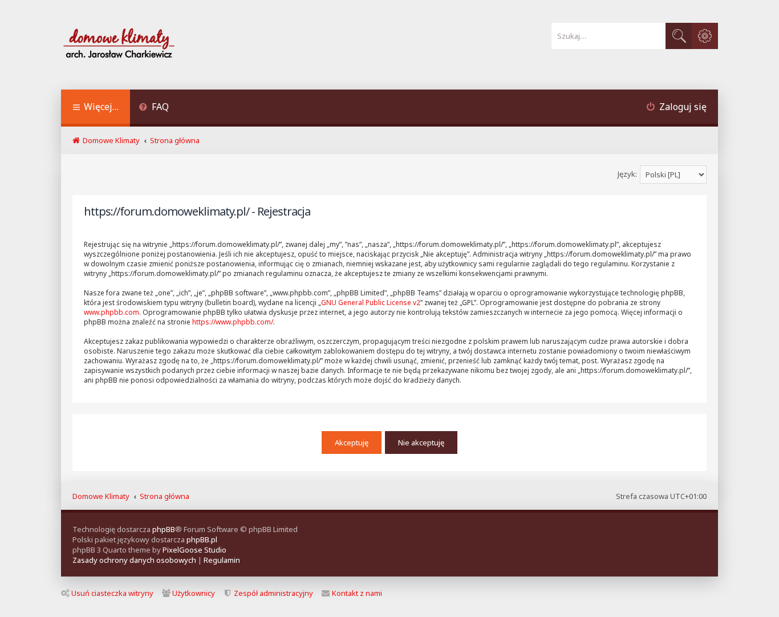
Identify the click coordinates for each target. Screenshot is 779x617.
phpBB (163, 529)
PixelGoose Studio (194, 550)
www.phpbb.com (111, 312)
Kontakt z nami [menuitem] (357, 593)
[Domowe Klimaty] (149, 45)
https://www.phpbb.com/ (232, 322)
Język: (627, 174)
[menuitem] (153, 108)
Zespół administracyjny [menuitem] (273, 593)
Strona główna (164, 496)
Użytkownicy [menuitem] (193, 593)
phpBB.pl (201, 539)
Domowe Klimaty (100, 496)
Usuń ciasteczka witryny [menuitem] (112, 593)
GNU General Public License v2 (370, 302)
